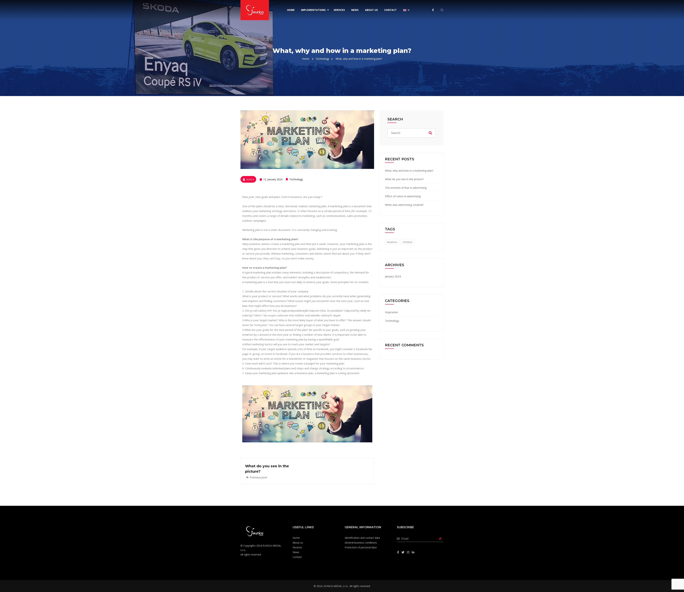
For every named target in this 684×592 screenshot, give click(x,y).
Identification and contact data (362, 537)
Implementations (313, 10)
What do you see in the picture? (404, 179)
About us (371, 10)
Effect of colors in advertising (403, 196)
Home (291, 10)
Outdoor (408, 242)
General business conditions (361, 542)
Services (339, 10)
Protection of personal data (361, 547)
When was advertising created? (404, 204)
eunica (250, 179)
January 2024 (393, 276)
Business (392, 242)
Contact (390, 10)
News (355, 10)
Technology (296, 179)
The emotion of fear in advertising (406, 187)
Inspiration (391, 312)
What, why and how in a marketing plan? (409, 170)
